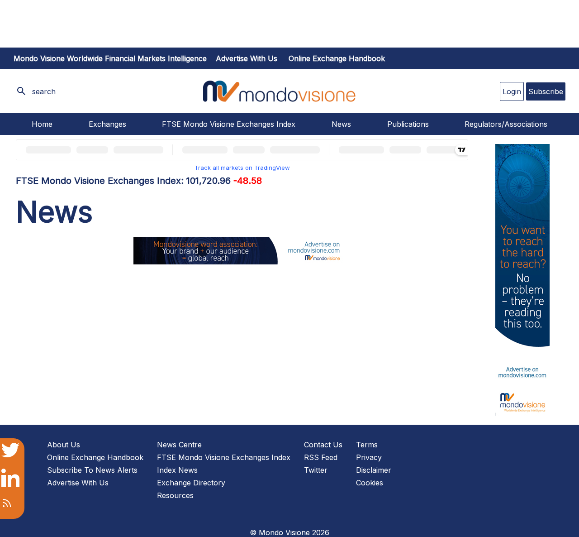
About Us (63, 444)
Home (42, 124)
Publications (408, 124)
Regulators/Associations (506, 124)
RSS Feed (320, 457)
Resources (175, 495)
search (44, 91)
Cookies (369, 482)
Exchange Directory (191, 482)
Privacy (369, 457)
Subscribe (545, 91)
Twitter (315, 470)
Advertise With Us (78, 482)
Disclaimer (373, 470)
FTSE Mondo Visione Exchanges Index (228, 124)
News (341, 124)
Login (512, 91)
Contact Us (323, 444)
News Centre (179, 444)
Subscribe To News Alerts (92, 470)
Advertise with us (246, 58)
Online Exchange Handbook (337, 58)
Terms (367, 444)
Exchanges (107, 124)
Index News (177, 470)
